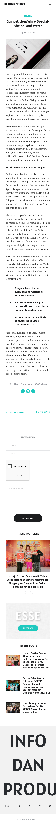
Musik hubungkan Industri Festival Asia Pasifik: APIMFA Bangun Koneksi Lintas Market (35, 707)
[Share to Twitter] (28, 391)
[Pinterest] (30, 806)
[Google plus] (50, 806)
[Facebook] (7, 806)
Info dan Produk (14, 4)
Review (28, 15)
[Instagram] (40, 806)
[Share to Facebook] (23, 391)
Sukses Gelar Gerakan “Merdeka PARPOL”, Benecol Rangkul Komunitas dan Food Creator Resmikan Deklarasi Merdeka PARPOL (36, 685)
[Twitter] (20, 806)
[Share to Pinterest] (33, 391)
